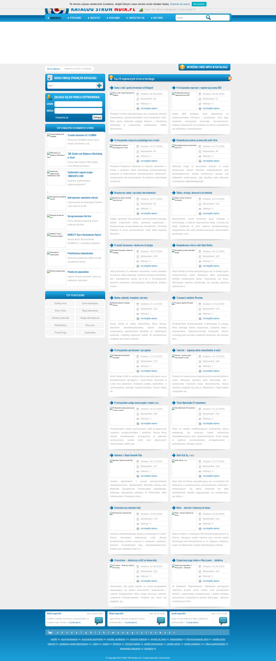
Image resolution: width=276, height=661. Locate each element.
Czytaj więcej (74, 622)
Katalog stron (60, 303)
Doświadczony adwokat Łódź (127, 507)
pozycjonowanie (69, 639)
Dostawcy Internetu (60, 317)
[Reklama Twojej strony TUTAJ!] (204, 70)
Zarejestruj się (136, 17)
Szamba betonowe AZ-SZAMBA (82, 135)
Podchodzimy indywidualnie (80, 253)
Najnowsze (55, 17)
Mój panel (158, 17)
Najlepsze (95, 17)
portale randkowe (116, 639)
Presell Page (60, 332)
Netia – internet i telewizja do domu (193, 507)
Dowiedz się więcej (180, 4)
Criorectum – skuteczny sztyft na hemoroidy (135, 560)
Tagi (50, 632)
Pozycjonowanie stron (197, 639)
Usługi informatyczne (90, 317)
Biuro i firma (60, 310)
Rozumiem (199, 4)
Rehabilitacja (61, 325)
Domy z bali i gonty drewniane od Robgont (133, 87)
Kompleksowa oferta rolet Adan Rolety (194, 245)
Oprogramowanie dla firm (79, 216)
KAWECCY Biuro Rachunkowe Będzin (84, 234)
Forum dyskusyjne (90, 303)
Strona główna (53, 69)
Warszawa (90, 325)
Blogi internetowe (90, 310)
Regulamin (114, 17)
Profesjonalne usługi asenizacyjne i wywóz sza (136, 402)
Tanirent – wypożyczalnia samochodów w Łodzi (198, 350)
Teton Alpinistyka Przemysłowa (191, 402)
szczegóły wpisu (149, 108)
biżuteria (148, 648)
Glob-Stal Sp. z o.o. (185, 455)
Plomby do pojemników (78, 272)
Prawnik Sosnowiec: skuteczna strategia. (133, 245)
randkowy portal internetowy (73, 644)
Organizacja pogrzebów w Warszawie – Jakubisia (199, 560)
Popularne (75, 17)
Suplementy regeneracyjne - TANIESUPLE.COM (81, 174)
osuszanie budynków (92, 639)
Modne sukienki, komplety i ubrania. (131, 297)
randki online (173, 644)
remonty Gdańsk (138, 639)
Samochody (90, 332)
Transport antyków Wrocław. (189, 297)
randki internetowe (153, 644)
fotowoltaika (176, 639)
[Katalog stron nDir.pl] (103, 11)
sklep (96, 644)
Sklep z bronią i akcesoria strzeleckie (194, 192)
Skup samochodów (215, 644)
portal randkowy (192, 644)
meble (106, 644)
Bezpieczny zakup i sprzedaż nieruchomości (135, 192)
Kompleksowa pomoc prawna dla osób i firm (196, 140)
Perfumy (117, 644)
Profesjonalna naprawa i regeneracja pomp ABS (199, 87)
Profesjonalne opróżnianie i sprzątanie (132, 350)
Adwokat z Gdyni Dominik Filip (128, 455)
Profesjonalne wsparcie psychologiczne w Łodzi (136, 140)
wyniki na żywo (158, 639)
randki (54, 639)
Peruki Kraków (132, 644)
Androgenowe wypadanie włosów (83, 197)
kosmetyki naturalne (130, 648)
